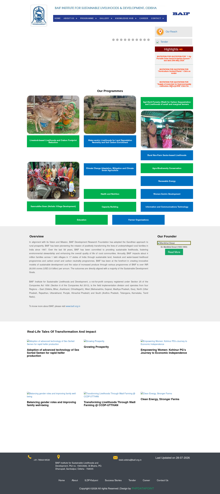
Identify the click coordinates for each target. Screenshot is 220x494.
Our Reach (170, 31)
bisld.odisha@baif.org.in (130, 459)
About (75, 480)
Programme (87, 18)
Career (143, 18)
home (62, 480)
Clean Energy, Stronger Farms (160, 399)
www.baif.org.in (73, 306)
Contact (156, 18)
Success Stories (113, 480)
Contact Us (162, 480)
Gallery (104, 18)
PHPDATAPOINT (143, 488)
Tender (163, 41)
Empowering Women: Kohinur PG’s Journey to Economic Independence (164, 351)
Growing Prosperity (96, 347)
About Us (69, 18)
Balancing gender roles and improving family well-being (51, 403)
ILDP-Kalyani (91, 480)
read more (174, 252)
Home (58, 18)
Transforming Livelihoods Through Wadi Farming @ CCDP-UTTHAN (109, 403)
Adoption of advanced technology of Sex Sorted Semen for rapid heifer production (53, 353)
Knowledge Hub (124, 18)
